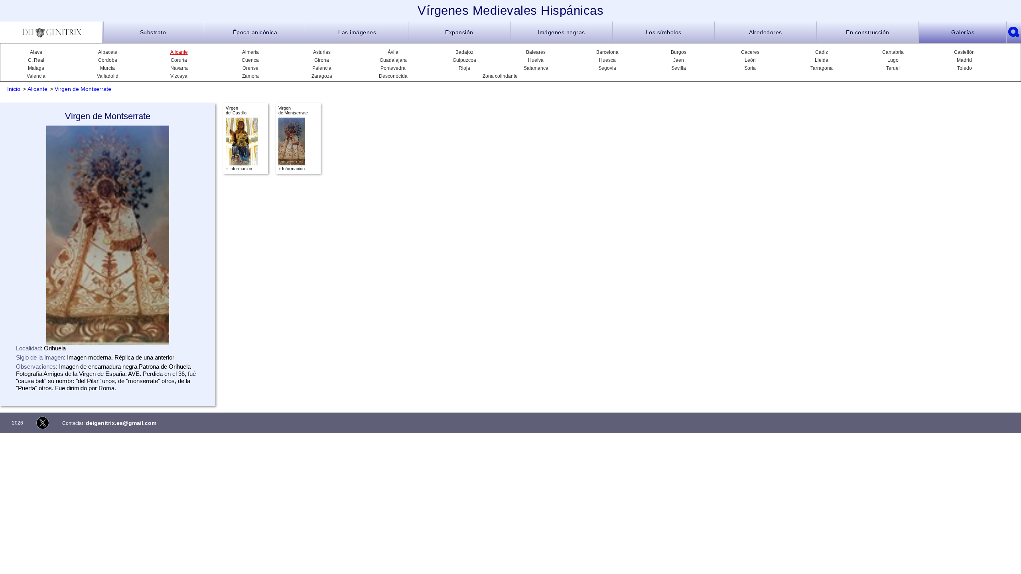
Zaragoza (321, 76)
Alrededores (765, 32)
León (750, 60)
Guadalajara (393, 60)
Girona (321, 60)
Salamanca (536, 68)
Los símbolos (664, 32)
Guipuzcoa (464, 60)
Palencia (321, 68)
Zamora (250, 76)
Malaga (36, 68)
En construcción (867, 32)
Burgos (678, 52)
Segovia (607, 68)
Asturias (322, 52)
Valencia (36, 76)
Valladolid (107, 76)
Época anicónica (255, 32)
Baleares (536, 52)
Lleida (821, 60)
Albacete (107, 52)
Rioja (464, 68)
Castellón (964, 52)
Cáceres (750, 52)
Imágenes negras (561, 32)
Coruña (179, 60)
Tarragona (821, 68)
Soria (750, 68)
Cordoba (107, 60)
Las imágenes (357, 32)
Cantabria (893, 52)
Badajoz (464, 52)
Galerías (962, 32)
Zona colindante (500, 76)
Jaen (678, 60)
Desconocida (393, 76)
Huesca (607, 60)
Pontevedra (393, 68)
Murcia (107, 68)
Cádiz (821, 52)
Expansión (459, 32)
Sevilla (678, 68)
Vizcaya (178, 76)
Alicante (179, 52)
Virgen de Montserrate (83, 89)
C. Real (36, 60)
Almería (250, 52)
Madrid (964, 60)
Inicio (13, 89)
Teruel (893, 68)
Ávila (393, 52)
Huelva (536, 60)
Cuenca (250, 60)
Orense (250, 68)
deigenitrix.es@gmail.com (121, 423)
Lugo (893, 60)
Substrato (153, 32)
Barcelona (607, 52)
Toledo (964, 68)
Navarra (179, 68)
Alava (36, 52)
